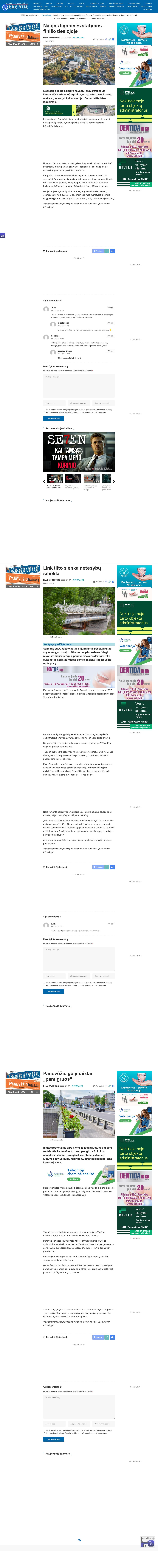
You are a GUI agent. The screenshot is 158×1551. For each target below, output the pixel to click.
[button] (109, 39)
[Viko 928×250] (79, 1175)
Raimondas (65, 18)
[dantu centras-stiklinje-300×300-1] (134, 40)
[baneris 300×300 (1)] (134, 105)
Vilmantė (100, 18)
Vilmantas (92, 18)
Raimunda (74, 18)
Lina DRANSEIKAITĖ (51, 38)
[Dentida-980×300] (79, 677)
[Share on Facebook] (106, 39)
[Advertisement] (81, 276)
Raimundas (83, 18)
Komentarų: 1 (48, 583)
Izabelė (57, 18)
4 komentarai (48, 41)
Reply (111, 308)
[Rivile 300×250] (134, 172)
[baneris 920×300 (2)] (79, 110)
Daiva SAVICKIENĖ (51, 1086)
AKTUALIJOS (78, 38)
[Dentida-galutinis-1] (134, 140)
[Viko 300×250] (134, 72)
